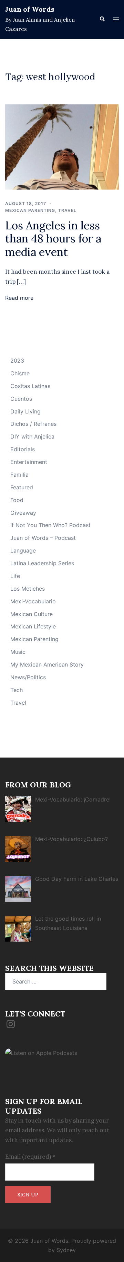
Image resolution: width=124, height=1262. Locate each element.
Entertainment (28, 461)
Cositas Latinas (30, 386)
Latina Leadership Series (42, 563)
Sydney (66, 1250)
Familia (19, 474)
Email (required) (30, 1156)
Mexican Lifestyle (33, 626)
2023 (17, 360)
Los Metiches (27, 588)
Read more (19, 297)
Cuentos (21, 398)
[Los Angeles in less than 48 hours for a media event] (62, 146)
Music (17, 651)
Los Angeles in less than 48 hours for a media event (53, 238)
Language (23, 550)
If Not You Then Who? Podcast (50, 525)
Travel (67, 210)
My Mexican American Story (47, 664)
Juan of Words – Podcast (43, 537)
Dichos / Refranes (33, 423)
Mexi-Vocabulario (33, 601)
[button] (102, 19)
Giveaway (23, 512)
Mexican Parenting (30, 210)
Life (15, 575)
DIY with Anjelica (32, 436)
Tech (16, 689)
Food (16, 500)
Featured (21, 487)
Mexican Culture (31, 614)
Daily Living (25, 411)
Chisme (20, 373)
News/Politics (28, 677)
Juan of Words (29, 9)
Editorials (22, 449)
